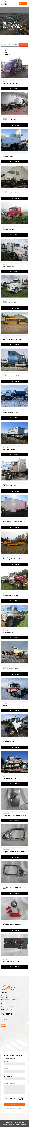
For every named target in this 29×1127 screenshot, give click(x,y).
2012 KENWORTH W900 (10, 778)
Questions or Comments (9, 1083)
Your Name (6, 1061)
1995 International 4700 (10, 193)
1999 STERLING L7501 (9, 742)
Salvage (5, 81)
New (7, 813)
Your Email (6, 1068)
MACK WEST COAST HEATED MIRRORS (14, 815)
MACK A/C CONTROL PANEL (11, 961)
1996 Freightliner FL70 (9, 303)
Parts (4, 813)
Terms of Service (14, 1110)
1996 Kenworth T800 (9, 120)
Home (5, 29)
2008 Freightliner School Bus (12, 339)
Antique (5, 594)
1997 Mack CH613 (8, 156)
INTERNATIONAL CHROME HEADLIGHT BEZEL (14, 851)
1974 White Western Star (10, 595)
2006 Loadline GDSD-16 (10, 449)
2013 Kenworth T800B (9, 486)
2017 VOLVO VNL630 (9, 705)
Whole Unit (6, 447)
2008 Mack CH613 (8, 266)
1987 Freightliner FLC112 (10, 669)
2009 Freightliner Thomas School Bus (14, 559)
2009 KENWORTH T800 (10, 83)
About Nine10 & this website (19, 1124)
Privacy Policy (6, 1110)
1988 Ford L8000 (8, 632)
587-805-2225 (10, 1009)
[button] (23, 3)
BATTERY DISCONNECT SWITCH (12, 925)
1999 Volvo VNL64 (8, 229)
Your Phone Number (8, 1076)
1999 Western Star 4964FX (11, 376)
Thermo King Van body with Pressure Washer (14, 522)
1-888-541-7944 (11, 1007)
